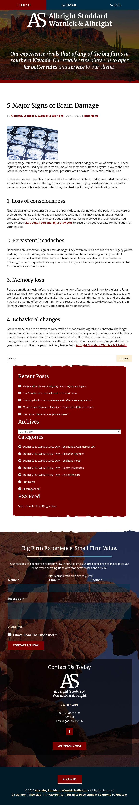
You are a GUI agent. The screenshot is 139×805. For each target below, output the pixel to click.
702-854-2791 (69, 705)
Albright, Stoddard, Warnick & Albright (37, 116)
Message (16, 599)
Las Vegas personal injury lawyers (49, 223)
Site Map (35, 794)
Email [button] (71, 5)
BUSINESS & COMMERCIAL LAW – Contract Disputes (53, 467)
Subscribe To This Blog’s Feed (37, 506)
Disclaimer (15, 626)
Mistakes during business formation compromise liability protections (58, 407)
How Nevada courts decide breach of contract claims (50, 393)
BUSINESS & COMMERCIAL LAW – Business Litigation (53, 453)
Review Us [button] (69, 779)
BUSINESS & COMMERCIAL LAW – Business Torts (51, 460)
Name (13, 580)
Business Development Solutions (89, 794)
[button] (23, 5)
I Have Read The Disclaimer (35, 635)
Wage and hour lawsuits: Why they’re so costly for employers (54, 386)
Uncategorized (31, 488)
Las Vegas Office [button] (69, 745)
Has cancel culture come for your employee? (46, 414)
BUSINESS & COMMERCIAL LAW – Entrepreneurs (51, 474)
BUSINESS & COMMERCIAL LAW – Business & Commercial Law (58, 446)
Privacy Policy (54, 794)
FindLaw (121, 794)
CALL (118, 5)
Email (54, 580)
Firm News (91, 116)
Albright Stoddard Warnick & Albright (101, 345)
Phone (96, 580)
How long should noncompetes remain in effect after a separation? (57, 400)
